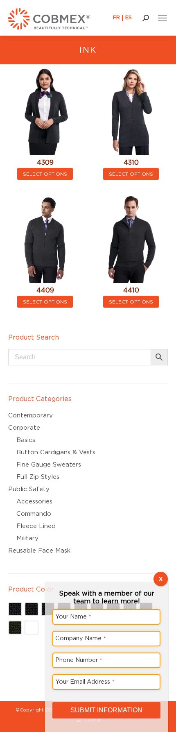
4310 (131, 162)
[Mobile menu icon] (162, 18)
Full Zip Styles (37, 476)
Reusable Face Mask (39, 550)
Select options (45, 174)
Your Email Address (85, 681)
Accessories (34, 501)
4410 (131, 290)
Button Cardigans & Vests (55, 452)
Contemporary (30, 415)
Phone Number (78, 659)
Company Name (80, 638)
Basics (25, 440)
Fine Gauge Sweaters (48, 464)
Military (27, 538)
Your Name (73, 616)
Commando (33, 513)
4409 (45, 290)
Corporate (24, 427)
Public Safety (29, 489)
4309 (45, 162)
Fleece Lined (36, 526)
